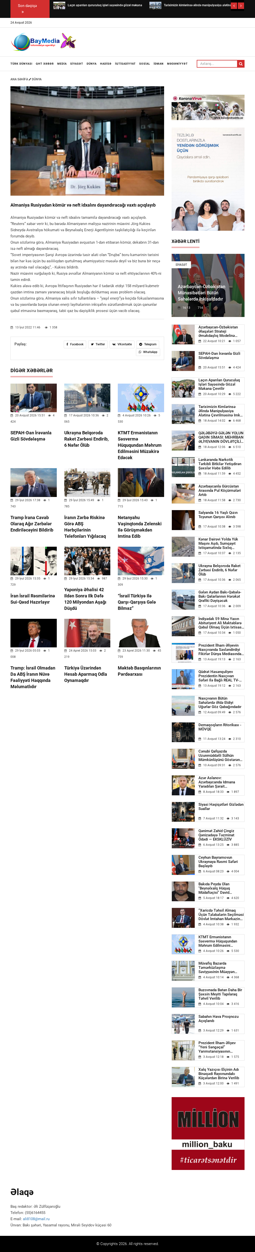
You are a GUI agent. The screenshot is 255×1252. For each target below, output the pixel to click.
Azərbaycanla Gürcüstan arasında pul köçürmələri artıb (219, 490)
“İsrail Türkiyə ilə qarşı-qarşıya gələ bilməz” (137, 602)
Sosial (144, 63)
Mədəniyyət (177, 63)
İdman (159, 63)
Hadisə (106, 63)
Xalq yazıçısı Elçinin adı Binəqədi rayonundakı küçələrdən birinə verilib (218, 1074)
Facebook (76, 344)
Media (62, 63)
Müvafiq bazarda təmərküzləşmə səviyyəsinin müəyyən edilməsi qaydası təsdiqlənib (216, 967)
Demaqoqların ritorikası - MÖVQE (219, 727)
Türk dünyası (21, 63)
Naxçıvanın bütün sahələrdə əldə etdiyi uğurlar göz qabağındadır (219, 702)
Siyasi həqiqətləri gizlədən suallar (221, 807)
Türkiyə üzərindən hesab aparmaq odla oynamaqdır (85, 674)
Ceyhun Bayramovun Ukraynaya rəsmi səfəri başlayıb (218, 861)
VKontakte (124, 344)
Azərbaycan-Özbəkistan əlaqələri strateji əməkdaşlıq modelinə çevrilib (218, 331)
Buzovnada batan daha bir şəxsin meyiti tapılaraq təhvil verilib (220, 994)
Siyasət (76, 63)
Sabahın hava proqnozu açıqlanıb (218, 1019)
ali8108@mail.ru (36, 1219)
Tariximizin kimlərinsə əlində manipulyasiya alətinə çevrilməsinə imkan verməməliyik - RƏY (221, 411)
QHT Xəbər (45, 63)
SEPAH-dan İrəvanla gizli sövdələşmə (219, 356)
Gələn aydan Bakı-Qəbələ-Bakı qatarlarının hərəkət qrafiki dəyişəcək (219, 596)
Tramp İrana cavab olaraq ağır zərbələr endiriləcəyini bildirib (31, 524)
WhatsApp (149, 352)
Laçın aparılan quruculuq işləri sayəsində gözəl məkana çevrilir (219, 384)
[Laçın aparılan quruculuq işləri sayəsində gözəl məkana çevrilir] (59, 5)
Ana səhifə (19, 79)
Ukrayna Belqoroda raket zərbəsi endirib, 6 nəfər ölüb (86, 439)
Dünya (92, 63)
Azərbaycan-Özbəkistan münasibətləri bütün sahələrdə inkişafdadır (201, 293)
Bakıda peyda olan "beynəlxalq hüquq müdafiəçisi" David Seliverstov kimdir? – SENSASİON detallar (216, 888)
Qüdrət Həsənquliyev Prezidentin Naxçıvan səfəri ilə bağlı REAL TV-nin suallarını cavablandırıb (221, 676)
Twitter (100, 344)
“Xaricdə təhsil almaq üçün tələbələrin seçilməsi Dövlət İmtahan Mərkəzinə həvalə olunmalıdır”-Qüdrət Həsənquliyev (221, 914)
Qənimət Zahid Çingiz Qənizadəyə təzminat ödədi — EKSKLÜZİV (216, 835)
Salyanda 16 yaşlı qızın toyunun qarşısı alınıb (218, 515)
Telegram (149, 344)
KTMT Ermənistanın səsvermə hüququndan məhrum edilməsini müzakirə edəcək (140, 445)
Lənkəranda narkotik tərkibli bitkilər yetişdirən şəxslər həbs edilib (219, 464)
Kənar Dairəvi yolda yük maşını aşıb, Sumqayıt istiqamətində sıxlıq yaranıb (218, 543)
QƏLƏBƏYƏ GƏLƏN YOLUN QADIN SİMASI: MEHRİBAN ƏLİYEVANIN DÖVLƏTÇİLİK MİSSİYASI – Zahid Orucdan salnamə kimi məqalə (221, 437)
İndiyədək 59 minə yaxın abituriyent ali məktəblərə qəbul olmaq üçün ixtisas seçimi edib (220, 623)
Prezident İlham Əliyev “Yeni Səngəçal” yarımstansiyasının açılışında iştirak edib (217, 1047)
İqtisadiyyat (125, 63)
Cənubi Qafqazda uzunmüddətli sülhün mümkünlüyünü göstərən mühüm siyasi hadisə (219, 755)
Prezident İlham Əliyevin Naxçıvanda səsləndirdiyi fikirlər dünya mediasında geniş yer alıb (219, 649)
